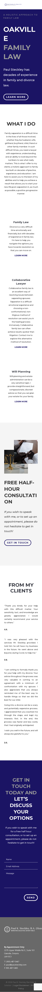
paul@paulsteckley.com (16, 964)
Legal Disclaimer (21, 985)
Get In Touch (17, 542)
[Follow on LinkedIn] (7, 938)
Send (31, 897)
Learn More (16, 97)
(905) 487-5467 (12, 961)
